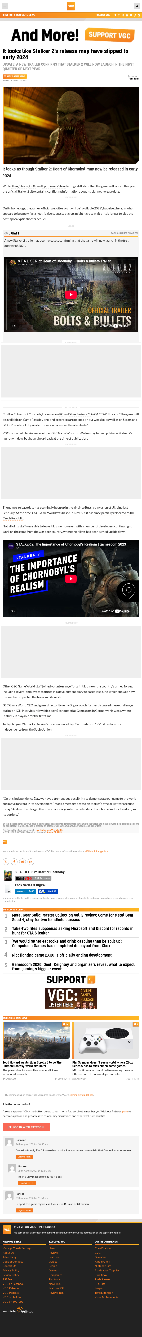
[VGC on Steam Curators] (139, 15)
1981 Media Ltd (24, 1226)
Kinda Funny (102, 1261)
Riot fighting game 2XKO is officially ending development (62, 955)
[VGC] (71, 6)
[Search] (137, 6)
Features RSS (56, 1288)
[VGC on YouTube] (131, 15)
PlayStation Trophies (107, 1270)
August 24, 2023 (54, 832)
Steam (23, 186)
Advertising (9, 1257)
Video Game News (16, 76)
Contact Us (9, 1265)
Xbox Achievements (106, 1297)
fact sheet (36, 213)
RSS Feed (8, 1279)
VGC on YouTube (13, 1301)
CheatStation (103, 1248)
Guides (53, 1261)
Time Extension (104, 1292)
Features (54, 1257)
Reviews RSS (56, 1292)
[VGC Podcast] (119, 15)
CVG (98, 1252)
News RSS (54, 1283)
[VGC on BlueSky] (127, 15)
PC (61, 414)
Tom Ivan (133, 78)
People (53, 1265)
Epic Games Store (54, 186)
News (52, 1248)
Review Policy (11, 1274)
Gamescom (84, 711)
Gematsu (100, 1257)
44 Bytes (25, 1309)
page (125, 1111)
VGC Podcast (11, 1292)
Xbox (14, 186)
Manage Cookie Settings (17, 1248)
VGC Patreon (11, 1288)
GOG (32, 186)
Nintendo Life (103, 1265)
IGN (18, 711)
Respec (99, 1288)
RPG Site (100, 1283)
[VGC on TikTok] (135, 15)
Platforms (54, 1279)
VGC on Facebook (13, 1283)
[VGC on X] (123, 15)
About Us (8, 1252)
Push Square (102, 1279)
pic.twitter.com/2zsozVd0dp (50, 830)
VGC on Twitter (12, 1297)
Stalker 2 (23, 191)
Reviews (54, 1252)
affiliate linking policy (96, 851)
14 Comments (62, 1078)
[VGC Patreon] (115, 15)
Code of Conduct (13, 1261)
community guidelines (81, 1094)
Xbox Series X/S (80, 414)
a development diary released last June (82, 692)
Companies (55, 1274)
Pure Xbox (101, 1274)
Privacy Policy (11, 1270)
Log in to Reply (24, 1156)
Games (53, 1270)
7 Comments (132, 1078)
